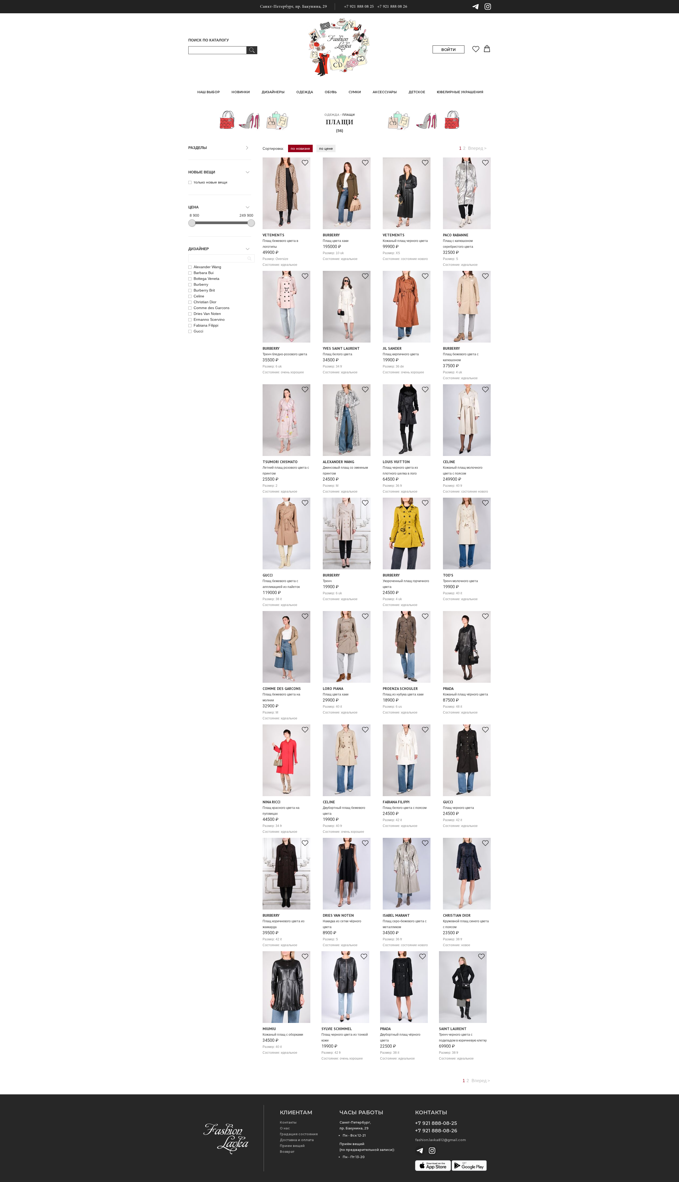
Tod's (448, 575)
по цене (326, 148)
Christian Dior (457, 915)
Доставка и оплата (297, 1140)
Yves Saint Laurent (341, 348)
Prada (448, 688)
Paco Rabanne (455, 235)
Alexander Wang (338, 461)
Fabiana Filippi (396, 802)
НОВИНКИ (241, 92)
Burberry (331, 235)
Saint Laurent (453, 1028)
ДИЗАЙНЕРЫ (273, 92)
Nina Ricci (271, 802)
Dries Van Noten (338, 915)
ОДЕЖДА (332, 115)
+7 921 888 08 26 (392, 7)
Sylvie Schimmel (336, 1028)
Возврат (287, 1152)
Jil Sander (392, 348)
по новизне (300, 148)
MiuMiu (269, 1028)
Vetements (273, 235)
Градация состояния (299, 1134)
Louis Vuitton (396, 461)
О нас (285, 1128)
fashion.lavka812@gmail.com (440, 1140)
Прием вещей (292, 1146)
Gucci (268, 575)
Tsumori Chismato (280, 461)
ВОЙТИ (448, 49)
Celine (449, 461)
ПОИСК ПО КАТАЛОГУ (208, 40)
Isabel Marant (396, 915)
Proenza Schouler (400, 688)
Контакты (288, 1122)
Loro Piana (333, 688)
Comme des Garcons (282, 688)
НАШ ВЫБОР (208, 92)
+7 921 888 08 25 (359, 7)
